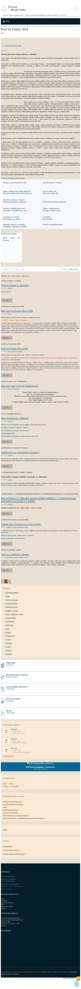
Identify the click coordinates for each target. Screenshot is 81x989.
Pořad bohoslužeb (7, 906)
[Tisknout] (23, 269)
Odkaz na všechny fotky (9, 485)
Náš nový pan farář (10, 812)
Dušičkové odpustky (10, 810)
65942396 (8, 889)
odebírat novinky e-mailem (10, 974)
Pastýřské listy (10, 621)
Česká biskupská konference (10, 918)
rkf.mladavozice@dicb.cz (14, 886)
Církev (7, 596)
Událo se (71, 269)
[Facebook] (10, 269)
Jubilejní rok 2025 (17, 351)
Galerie (3, 908)
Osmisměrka (7, 846)
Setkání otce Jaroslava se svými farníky (21, 524)
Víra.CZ (3, 925)
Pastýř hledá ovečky (11, 850)
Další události (8, 756)
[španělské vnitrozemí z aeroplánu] (15, 226)
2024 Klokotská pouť (8, 433)
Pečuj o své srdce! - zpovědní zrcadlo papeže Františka (23, 818)
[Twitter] (13, 269)
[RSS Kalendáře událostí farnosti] (78, 978)
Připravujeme (15, 389)
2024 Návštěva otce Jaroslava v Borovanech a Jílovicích (19, 436)
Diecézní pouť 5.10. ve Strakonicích (19, 385)
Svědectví (8, 643)
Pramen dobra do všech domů (14, 854)
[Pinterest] (17, 269)
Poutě (76, 269)
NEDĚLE (5, 786)
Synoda (8, 647)
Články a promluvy (11, 600)
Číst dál (6, 300)
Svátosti (8, 639)
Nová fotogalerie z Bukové (14, 418)
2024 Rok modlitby (12, 557)
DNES (4, 783)
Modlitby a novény (11, 611)
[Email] (20, 269)
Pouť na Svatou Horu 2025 (14, 348)
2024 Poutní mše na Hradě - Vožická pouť (15, 430)
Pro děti (8, 632)
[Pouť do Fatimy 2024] (13, 46)
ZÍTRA (11, 783)
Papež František (10, 618)
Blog (2, 904)
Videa (5, 807)
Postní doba (9, 625)
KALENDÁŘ (14, 786)
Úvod (2, 33)
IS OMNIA (73, 972)
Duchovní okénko (11, 603)
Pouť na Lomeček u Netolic (15, 554)
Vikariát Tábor (6, 922)
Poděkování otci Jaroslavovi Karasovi (20, 452)
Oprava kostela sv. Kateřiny (15, 285)
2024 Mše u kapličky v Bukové (11, 427)
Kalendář (4, 900)
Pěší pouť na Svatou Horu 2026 (17, 311)
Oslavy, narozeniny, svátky (20, 527)
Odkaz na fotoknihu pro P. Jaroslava (13, 538)
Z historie (8, 654)
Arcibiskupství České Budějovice (12, 920)
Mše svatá (14, 729)
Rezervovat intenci (7, 902)
